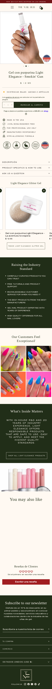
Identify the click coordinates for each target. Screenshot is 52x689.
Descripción (9, 162)
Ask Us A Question (13, 173)
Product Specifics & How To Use (22, 168)
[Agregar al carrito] (44, 191)
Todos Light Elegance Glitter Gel (26, 246)
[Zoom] (47, 15)
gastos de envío (12, 97)
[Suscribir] (48, 629)
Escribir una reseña (26, 582)
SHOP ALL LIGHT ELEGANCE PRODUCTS (26, 456)
